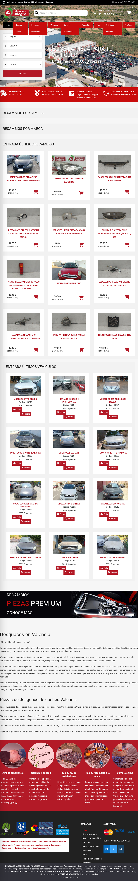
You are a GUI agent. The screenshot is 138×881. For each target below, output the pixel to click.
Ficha (18, 409)
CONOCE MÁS (19, 612)
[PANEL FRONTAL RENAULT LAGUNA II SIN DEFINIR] (114, 164)
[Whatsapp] (120, 12)
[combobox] (22, 36)
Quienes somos (19, 28)
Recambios (86, 25)
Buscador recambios (35, 28)
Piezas (27, 414)
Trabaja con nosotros (110, 28)
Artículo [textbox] (13, 65)
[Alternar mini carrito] (129, 13)
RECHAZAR (74, 878)
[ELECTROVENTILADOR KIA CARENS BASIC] (114, 322)
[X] (113, 849)
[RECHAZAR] (134, 872)
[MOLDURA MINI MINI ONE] (69, 272)
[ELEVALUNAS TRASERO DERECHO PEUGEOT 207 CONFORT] (114, 269)
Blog (98, 25)
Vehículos (54, 25)
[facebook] (107, 849)
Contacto (128, 25)
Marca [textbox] (12, 37)
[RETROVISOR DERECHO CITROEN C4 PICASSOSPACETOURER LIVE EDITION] (23, 217)
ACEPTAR (64, 878)
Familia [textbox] (13, 55)
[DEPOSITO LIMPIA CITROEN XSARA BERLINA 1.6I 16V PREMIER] (69, 217)
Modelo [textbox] (13, 46)
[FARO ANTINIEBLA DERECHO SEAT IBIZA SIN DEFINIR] (69, 322)
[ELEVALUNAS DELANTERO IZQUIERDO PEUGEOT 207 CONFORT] (23, 322)
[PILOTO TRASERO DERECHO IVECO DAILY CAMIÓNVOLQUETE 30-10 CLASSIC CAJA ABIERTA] (23, 269)
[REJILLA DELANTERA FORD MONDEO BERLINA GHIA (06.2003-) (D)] (114, 217)
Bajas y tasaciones (68, 28)
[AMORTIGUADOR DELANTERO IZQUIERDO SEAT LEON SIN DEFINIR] (23, 164)
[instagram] (121, 849)
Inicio (8, 25)
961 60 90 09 (129, 2)
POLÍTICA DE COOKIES (70, 874)
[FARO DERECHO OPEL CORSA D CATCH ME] (69, 167)
